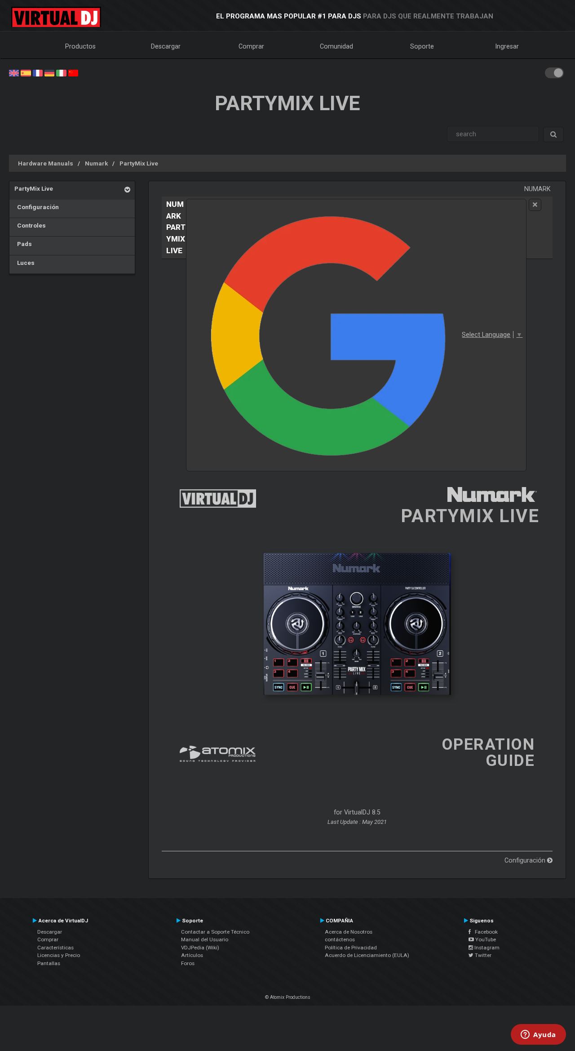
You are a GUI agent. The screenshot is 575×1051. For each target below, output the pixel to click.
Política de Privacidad (351, 947)
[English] (14, 72)
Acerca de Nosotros (348, 932)
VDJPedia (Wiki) (200, 947)
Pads (23, 243)
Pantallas (48, 963)
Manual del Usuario (204, 939)
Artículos (192, 955)
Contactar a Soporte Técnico (215, 932)
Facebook (484, 932)
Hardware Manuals (45, 163)
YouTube (485, 939)
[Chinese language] (73, 72)
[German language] (49, 72)
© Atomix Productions (287, 997)
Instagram (486, 947)
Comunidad (336, 46)
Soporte (422, 46)
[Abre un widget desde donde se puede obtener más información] (538, 1035)
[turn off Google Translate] (535, 205)
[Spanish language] (26, 72)
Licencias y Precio (58, 955)
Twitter (482, 955)
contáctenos (340, 939)
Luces (24, 262)
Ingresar (507, 46)
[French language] (38, 72)
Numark (96, 163)
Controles (30, 225)
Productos (80, 46)
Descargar (166, 46)
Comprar (251, 46)
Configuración (36, 206)
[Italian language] (61, 72)
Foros (188, 963)
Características (55, 947)
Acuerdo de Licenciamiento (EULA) (367, 955)
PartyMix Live (138, 163)
